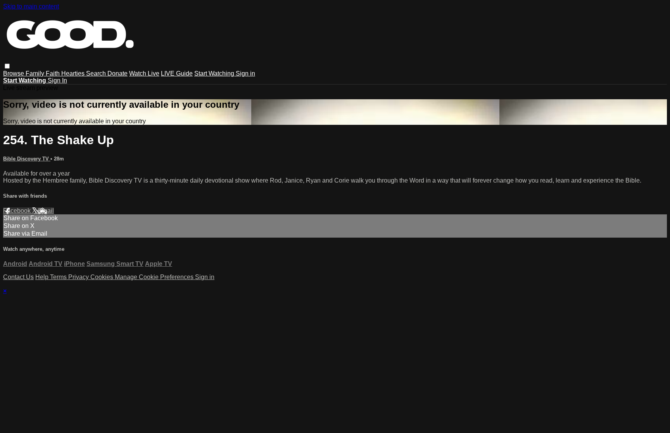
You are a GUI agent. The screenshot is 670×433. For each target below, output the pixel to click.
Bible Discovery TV (26, 159)
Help (42, 277)
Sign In (57, 80)
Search (96, 73)
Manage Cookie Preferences (155, 277)
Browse (14, 73)
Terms (59, 277)
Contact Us (18, 277)
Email (46, 210)
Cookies (102, 277)
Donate (117, 73)
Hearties (73, 73)
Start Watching (215, 73)
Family (36, 73)
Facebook (17, 210)
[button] (7, 66)
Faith (53, 73)
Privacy (79, 277)
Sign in (245, 73)
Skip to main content (31, 6)
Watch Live (144, 73)
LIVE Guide (177, 73)
